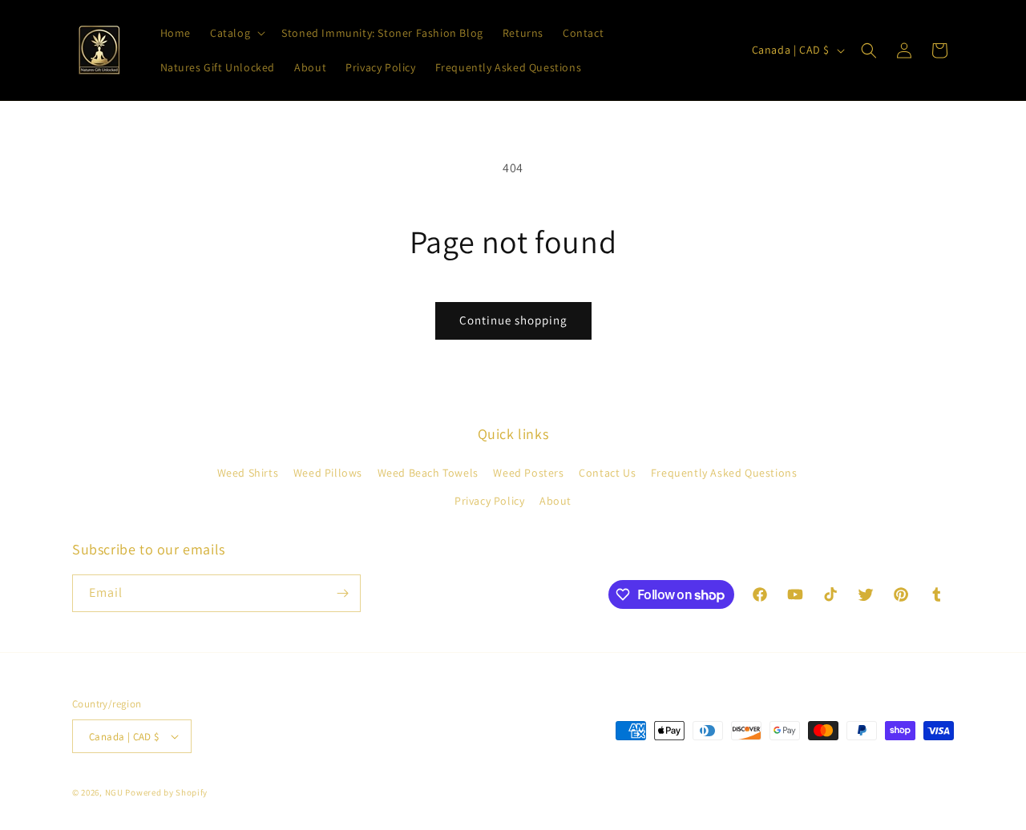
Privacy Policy (489, 501)
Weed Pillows (327, 472)
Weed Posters (528, 472)
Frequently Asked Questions (724, 472)
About (555, 501)
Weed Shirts (248, 472)
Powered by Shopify (166, 792)
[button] (236, 33)
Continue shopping (513, 320)
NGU (114, 792)
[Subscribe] (342, 593)
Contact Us (607, 472)
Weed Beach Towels (428, 472)
